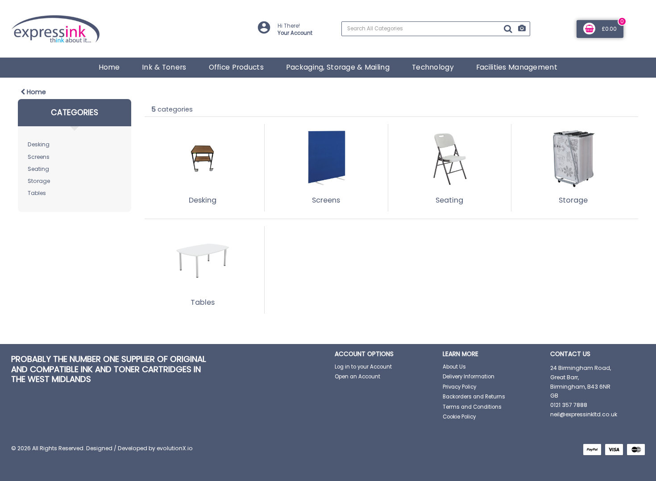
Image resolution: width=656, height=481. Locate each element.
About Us (454, 366)
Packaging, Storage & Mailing (338, 67)
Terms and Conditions (472, 407)
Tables (37, 193)
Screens (39, 157)
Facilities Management (516, 67)
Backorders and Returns (474, 396)
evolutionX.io (175, 448)
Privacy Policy (459, 386)
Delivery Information (468, 376)
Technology (433, 67)
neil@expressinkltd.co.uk (583, 414)
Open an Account (357, 376)
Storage (39, 181)
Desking (39, 144)
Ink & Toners (164, 67)
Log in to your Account (363, 366)
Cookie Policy (459, 416)
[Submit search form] (508, 29)
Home (109, 67)
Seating (38, 169)
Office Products (236, 67)
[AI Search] (521, 28)
